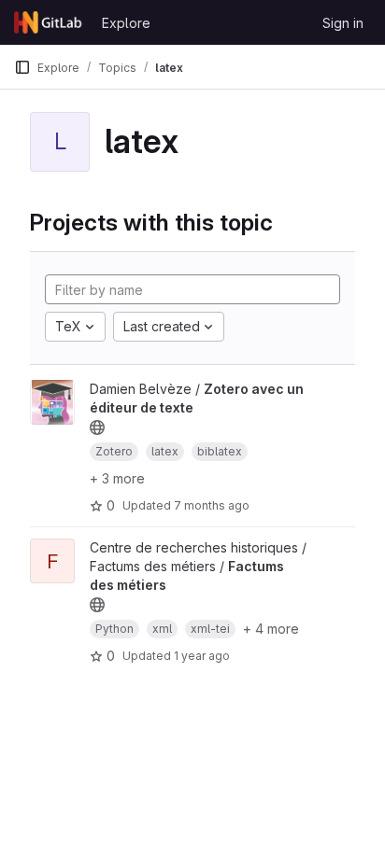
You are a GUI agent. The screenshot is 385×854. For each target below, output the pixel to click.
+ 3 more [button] (117, 478)
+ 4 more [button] (271, 629)
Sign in (343, 23)
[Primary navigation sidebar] (22, 67)
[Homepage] (48, 22)
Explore (126, 23)
